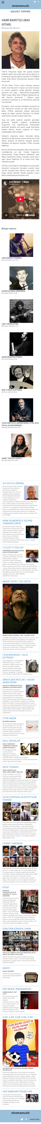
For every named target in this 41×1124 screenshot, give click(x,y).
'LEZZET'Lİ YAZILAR (13, 547)
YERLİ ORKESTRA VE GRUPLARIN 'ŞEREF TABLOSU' (13, 771)
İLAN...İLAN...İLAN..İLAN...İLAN (18, 1017)
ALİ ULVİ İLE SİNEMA (13, 483)
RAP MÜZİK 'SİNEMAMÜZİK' (17, 989)
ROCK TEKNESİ (10, 767)
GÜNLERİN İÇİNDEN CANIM (17, 928)
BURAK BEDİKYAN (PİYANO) (12, 357)
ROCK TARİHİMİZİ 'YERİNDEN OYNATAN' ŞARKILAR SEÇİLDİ (10, 745)
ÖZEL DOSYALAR (11, 740)
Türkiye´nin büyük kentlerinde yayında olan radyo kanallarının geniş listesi (12, 975)
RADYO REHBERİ (8, 971)
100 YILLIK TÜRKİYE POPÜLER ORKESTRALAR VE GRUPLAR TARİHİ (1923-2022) (19, 953)
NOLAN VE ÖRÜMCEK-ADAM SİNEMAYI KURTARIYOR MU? (12, 686)
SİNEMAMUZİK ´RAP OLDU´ (10, 993)
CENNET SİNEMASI (13, 843)
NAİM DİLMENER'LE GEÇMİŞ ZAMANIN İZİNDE (17, 522)
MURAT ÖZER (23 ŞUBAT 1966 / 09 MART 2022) (18, 635)
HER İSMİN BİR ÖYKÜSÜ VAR (17, 1091)
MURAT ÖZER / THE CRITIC (17, 581)
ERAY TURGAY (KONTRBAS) (12, 390)
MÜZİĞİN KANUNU (9, 721)
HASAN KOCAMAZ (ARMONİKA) (13, 291)
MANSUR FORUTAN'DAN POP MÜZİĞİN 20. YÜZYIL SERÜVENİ (10, 893)
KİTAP (6, 887)
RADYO (6, 968)
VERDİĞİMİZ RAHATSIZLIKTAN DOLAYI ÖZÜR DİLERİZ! (13, 551)
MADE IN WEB (34, 1119)
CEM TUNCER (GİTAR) (10, 324)
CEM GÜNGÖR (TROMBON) (12, 258)
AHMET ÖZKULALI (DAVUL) (12, 458)
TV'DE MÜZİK (9, 718)
